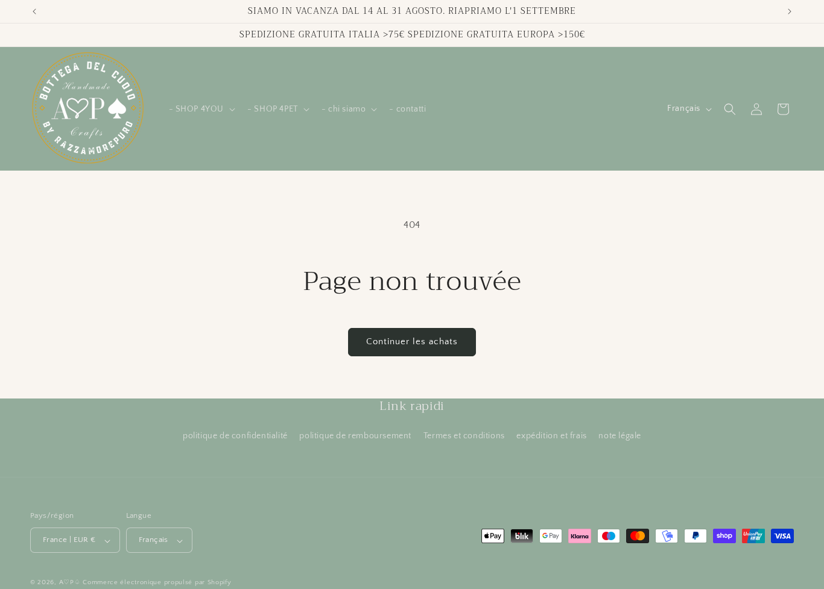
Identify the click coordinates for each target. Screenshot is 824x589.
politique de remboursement (355, 436)
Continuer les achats (412, 341)
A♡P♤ (70, 583)
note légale (619, 436)
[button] (201, 109)
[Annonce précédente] (34, 11)
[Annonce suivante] (789, 11)
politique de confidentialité (235, 436)
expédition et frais (551, 436)
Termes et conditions (464, 436)
